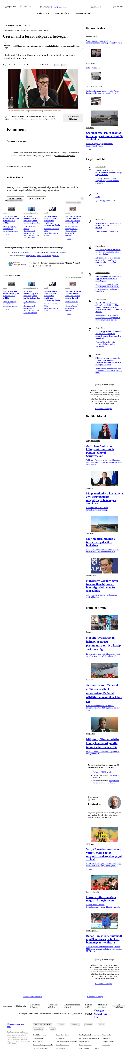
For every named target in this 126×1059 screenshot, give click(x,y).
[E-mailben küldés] (77, 64)
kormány (46, 213)
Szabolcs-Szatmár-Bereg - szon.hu (89, 1048)
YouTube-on (46, 256)
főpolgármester (8, 30)
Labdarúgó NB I (92, 931)
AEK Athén (90, 844)
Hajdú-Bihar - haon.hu (62, 1045)
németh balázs (100, 220)
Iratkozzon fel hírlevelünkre (19, 252)
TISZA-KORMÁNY (82, 13)
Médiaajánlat (21, 1006)
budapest (98, 354)
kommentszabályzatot (65, 155)
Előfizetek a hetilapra (103, 409)
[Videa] (69, 254)
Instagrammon (31, 256)
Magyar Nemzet (14, 25)
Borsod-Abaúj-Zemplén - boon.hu (43, 1045)
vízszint (5, 213)
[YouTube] (74, 254)
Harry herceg (90, 734)
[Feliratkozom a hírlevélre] (25, 7)
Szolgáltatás (38, 1029)
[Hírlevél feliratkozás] (79, 247)
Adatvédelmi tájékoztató (35, 1006)
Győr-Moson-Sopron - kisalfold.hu (66, 1041)
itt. (55, 119)
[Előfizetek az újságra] (96, 7)
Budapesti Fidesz (36, 30)
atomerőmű (90, 534)
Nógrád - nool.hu (84, 1041)
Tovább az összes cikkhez (73, 277)
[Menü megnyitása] (118, 7)
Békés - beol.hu (37, 1041)
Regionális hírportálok (42, 1025)
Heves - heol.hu (60, 1048)
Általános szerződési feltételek (72, 1006)
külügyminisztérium (93, 441)
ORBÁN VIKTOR (42, 13)
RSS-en (56, 256)
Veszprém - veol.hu (108, 1041)
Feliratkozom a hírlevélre (73, 118)
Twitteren (62, 252)
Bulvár (101, 1025)
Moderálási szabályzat (102, 1006)
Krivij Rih (89, 680)
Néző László (93, 797)
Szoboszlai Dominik (94, 86)
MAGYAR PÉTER (62, 13)
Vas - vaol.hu (106, 1038)
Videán (39, 256)
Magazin (88, 1025)
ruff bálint (89, 488)
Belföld (28, 25)
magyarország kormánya (31, 213)
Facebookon (52, 252)
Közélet (61, 1025)
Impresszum (7, 1006)
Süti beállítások (118, 1006)
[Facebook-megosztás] (87, 64)
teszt (97, 193)
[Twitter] (79, 251)
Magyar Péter (100, 246)
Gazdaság (75, 1025)
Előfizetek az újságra (95, 997)
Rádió (52, 1029)
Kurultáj (89, 632)
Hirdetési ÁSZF (88, 1006)
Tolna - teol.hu (106, 1035)
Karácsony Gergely (22, 30)
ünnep (93, 799)
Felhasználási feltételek (53, 1006)
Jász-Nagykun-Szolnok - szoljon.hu (89, 1035)
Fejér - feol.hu (60, 1038)
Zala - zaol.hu (106, 1045)
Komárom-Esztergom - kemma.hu (89, 1038)
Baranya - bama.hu (38, 1038)
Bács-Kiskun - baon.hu (39, 1035)
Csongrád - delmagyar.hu (40, 1048)
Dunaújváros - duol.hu (62, 1035)
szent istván (90, 63)
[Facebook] (69, 251)
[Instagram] (74, 251)
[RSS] (79, 254)
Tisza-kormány (100, 167)
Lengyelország (92, 36)
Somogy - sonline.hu (85, 1045)
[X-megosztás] (82, 64)
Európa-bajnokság (92, 892)
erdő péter (67, 213)
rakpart (46, 30)
